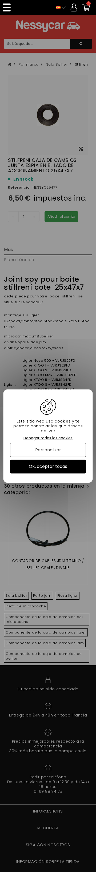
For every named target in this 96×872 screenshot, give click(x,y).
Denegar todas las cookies (48, 438)
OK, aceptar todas (48, 466)
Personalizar (48, 450)
